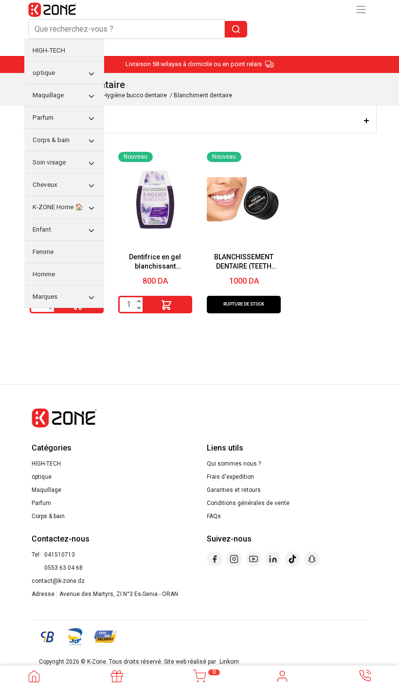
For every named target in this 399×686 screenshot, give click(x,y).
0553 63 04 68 (63, 567)
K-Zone (96, 661)
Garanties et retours (234, 490)
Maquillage (46, 490)
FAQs (214, 516)
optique (42, 476)
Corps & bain (48, 516)
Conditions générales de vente (248, 503)
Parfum (41, 503)
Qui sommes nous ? (234, 463)
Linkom (229, 661)
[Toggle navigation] (361, 9)
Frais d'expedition (230, 476)
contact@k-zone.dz (58, 581)
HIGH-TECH (46, 463)
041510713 (59, 554)
